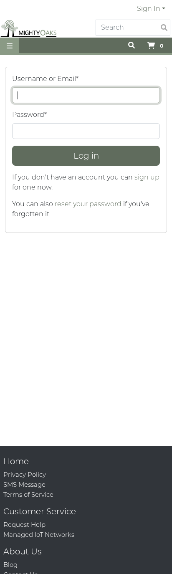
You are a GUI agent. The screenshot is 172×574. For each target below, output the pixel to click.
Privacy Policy (24, 474)
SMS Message (24, 484)
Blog (10, 565)
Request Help (24, 524)
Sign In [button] (148, 9)
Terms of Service (28, 494)
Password (29, 115)
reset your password (88, 204)
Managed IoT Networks (38, 535)
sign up (146, 177)
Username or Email (45, 79)
